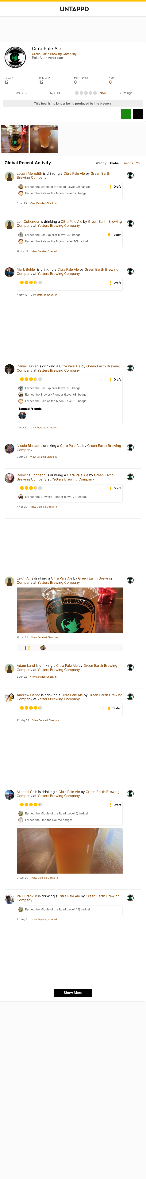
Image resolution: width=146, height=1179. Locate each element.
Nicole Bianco (28, 446)
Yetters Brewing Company (58, 226)
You (138, 163)
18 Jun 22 (22, 637)
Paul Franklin (27, 896)
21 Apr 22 (22, 878)
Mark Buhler (26, 269)
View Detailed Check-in (43, 203)
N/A (102, 93)
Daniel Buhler (27, 366)
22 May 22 (23, 720)
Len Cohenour (28, 222)
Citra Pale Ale (74, 173)
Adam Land (26, 666)
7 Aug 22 (22, 507)
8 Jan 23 (22, 203)
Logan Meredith (29, 173)
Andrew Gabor (28, 695)
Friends (127, 163)
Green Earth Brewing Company (54, 54)
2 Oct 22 (22, 457)
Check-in (126, 114)
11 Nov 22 (22, 251)
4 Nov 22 (22, 295)
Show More (73, 993)
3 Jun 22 (22, 677)
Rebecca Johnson (31, 475)
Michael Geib (27, 792)
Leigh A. (23, 578)
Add (138, 114)
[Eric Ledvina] (43, 647)
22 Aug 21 (23, 919)
